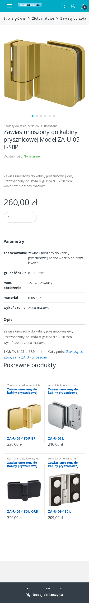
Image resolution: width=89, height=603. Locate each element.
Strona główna (15, 18)
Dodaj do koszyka (48, 594)
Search (63, 6)
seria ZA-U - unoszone (42, 126)
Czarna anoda (15, 458)
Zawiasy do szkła (73, 18)
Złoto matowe (43, 18)
